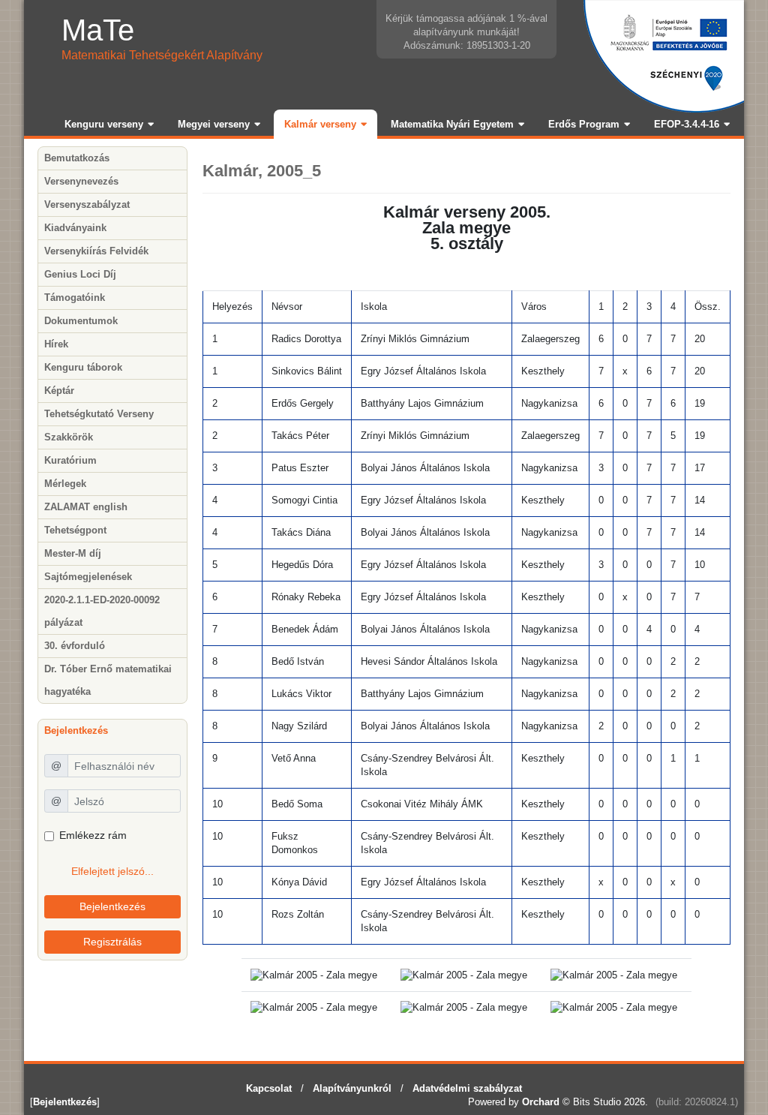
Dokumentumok (81, 320)
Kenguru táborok (83, 367)
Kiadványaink (75, 227)
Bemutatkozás (77, 158)
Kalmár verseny (320, 124)
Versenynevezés (81, 181)
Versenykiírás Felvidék (96, 251)
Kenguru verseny (103, 124)
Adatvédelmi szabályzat (467, 1088)
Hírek (56, 344)
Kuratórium (70, 460)
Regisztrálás (112, 942)
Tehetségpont (75, 530)
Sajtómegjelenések (88, 576)
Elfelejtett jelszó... (112, 871)
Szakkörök (68, 437)
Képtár (59, 390)
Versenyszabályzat (87, 204)
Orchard (541, 1101)
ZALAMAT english (86, 506)
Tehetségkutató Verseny (99, 413)
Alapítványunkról (352, 1088)
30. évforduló (74, 645)
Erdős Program (584, 124)
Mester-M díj (72, 553)
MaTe (98, 30)
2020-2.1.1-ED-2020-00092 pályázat (102, 611)
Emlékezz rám (93, 835)
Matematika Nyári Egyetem (452, 124)
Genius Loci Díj (80, 274)
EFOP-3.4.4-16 (686, 124)
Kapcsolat (269, 1088)
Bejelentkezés (113, 906)
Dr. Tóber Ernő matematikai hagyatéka (108, 680)
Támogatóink (74, 297)
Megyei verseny (214, 124)
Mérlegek (65, 483)
